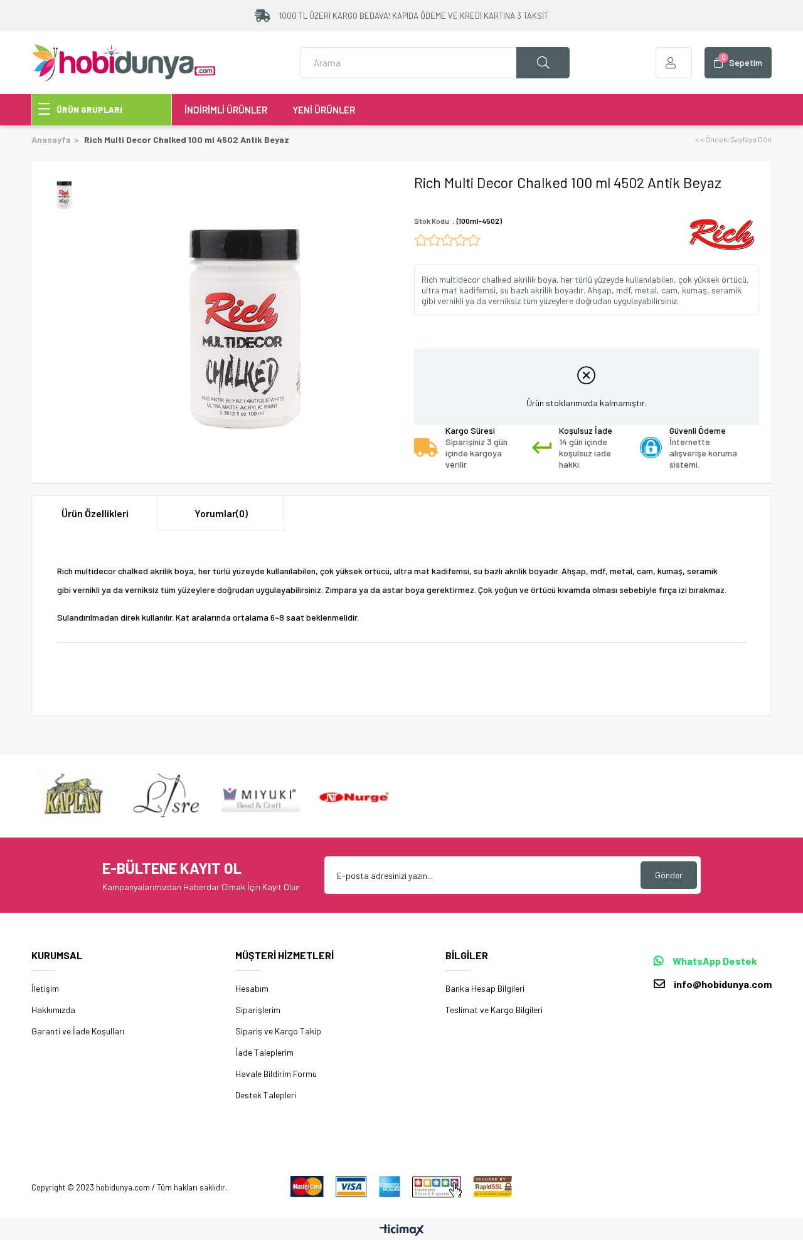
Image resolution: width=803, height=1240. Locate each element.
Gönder (669, 875)
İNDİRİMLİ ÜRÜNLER (225, 109)
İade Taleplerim (264, 1052)
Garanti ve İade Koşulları (77, 1031)
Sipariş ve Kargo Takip (278, 1031)
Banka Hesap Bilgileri (484, 988)
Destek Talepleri (265, 1095)
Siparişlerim (257, 1009)
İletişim (45, 988)
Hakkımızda (53, 1009)
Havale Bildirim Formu (276, 1073)
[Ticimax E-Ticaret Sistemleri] (402, 1230)
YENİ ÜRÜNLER (323, 109)
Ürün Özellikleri (95, 513)
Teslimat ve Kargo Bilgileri (494, 1009)
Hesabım (252, 988)
